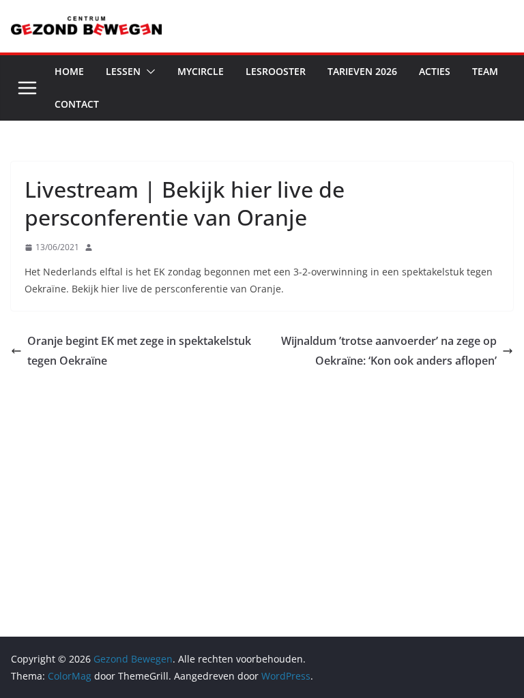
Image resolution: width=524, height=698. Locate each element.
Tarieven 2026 (362, 71)
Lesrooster (276, 71)
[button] (148, 71)
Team (485, 71)
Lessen (123, 71)
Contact (77, 103)
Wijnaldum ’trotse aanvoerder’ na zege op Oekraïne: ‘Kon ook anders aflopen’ (389, 350)
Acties (434, 71)
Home (69, 71)
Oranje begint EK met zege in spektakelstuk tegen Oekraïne (139, 350)
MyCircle (200, 71)
